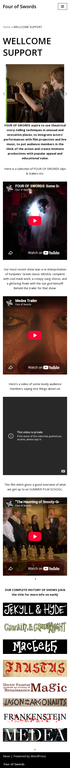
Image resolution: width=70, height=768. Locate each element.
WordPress (38, 756)
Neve (6, 756)
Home (7, 27)
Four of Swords (14, 764)
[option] (35, 93)
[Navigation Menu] (62, 6)
